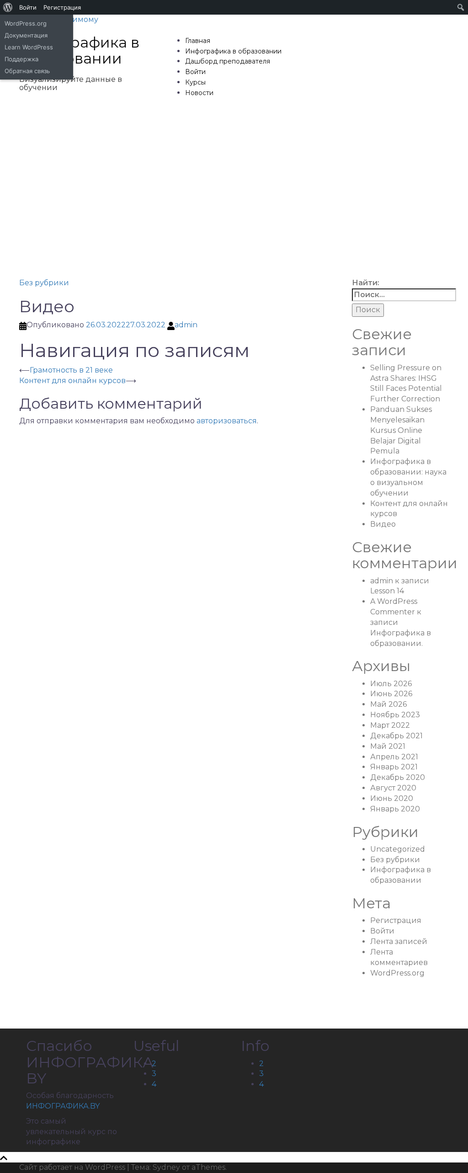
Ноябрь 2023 (395, 714)
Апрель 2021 (394, 756)
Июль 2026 (391, 683)
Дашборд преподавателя (227, 61)
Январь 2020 (395, 809)
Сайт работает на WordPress (72, 1167)
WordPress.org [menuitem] (26, 23)
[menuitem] (8, 7)
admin (186, 324)
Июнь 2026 (391, 693)
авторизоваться (227, 420)
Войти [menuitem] (28, 7)
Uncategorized (397, 849)
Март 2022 (390, 725)
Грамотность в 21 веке (71, 370)
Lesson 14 (387, 590)
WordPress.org (397, 973)
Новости (199, 93)
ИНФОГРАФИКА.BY (63, 1106)
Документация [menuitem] (26, 35)
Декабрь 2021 (396, 735)
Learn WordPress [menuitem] (29, 47)
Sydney (166, 1167)
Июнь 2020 (391, 798)
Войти (195, 72)
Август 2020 (393, 788)
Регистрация (395, 920)
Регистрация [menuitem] (62, 7)
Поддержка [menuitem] (21, 59)
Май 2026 (388, 704)
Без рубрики (44, 282)
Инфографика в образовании (79, 50)
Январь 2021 (394, 766)
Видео (383, 524)
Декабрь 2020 (397, 777)
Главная (197, 41)
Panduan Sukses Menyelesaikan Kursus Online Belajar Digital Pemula (401, 430)
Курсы (195, 82)
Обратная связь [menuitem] (27, 71)
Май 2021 (387, 746)
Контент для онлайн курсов (72, 380)
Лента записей (398, 941)
